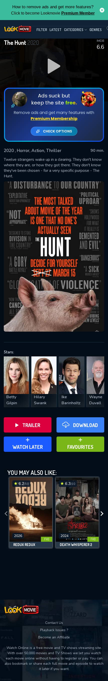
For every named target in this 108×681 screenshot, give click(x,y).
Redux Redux (24, 545)
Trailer (31, 425)
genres (95, 30)
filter (41, 30)
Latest (55, 30)
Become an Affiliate (54, 637)
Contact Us (54, 622)
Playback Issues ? (54, 630)
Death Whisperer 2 (76, 545)
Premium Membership (54, 118)
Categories (73, 30)
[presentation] (6, 514)
